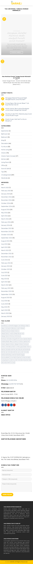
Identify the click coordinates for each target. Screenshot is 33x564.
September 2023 (6, 238)
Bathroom (4, 134)
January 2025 (5, 194)
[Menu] (31, 3)
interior (16, 341)
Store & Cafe (5, 168)
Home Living (5, 149)
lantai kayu (8, 354)
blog (2, 140)
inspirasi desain (27, 338)
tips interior (8, 362)
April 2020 (4, 310)
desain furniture (6, 330)
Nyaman (19, 357)
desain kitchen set (19, 333)
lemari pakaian (5, 357)
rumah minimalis (18, 360)
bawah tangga (13, 325)
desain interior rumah (7, 333)
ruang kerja (5, 360)
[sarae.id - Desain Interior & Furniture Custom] (16, 3)
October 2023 (5, 234)
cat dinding (21, 325)
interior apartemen (24, 341)
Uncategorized (6, 175)
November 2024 (6, 200)
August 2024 (5, 209)
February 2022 (6, 263)
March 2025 (5, 187)
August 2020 (5, 297)
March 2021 (5, 285)
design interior (5, 336)
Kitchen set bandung (24, 349)
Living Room (5, 162)
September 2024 (6, 206)
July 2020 (4, 301)
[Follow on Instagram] (5, 405)
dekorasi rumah (15, 328)
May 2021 (4, 279)
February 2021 (5, 288)
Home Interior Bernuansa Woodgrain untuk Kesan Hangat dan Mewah (17, 109)
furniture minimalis (6, 338)
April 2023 (4, 247)
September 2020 (6, 294)
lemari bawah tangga (18, 354)
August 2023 (5, 241)
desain (22, 328)
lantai (3, 354)
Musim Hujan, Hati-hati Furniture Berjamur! (16, 120)
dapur (27, 325)
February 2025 (6, 190)
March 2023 (5, 250)
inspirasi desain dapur (7, 341)
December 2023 (6, 228)
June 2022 (4, 260)
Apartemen (5, 131)
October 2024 (5, 203)
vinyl (13, 362)
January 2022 (5, 266)
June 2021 (4, 275)
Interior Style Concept (8, 156)
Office (3, 165)
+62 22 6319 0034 (11, 380)
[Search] (1, 2)
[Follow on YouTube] (14, 405)
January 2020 (5, 316)
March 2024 (5, 219)
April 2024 (4, 216)
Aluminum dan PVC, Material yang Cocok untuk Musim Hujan (18, 114)
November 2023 (6, 231)
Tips (2, 172)
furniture (18, 336)
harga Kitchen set (17, 338)
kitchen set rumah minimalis (21, 352)
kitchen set (14, 349)
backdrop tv (5, 325)
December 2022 (6, 253)
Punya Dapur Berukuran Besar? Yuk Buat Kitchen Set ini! (17, 104)
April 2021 (4, 282)
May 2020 (4, 307)
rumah (10, 360)
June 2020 (4, 304)
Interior (3, 153)
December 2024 (6, 197)
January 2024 (5, 225)
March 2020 (5, 313)
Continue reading (16, 52)
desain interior (15, 330)
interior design (14, 344)
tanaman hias (27, 360)
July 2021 (4, 272)
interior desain (5, 344)
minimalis (13, 357)
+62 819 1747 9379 (14, 384)
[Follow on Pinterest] (8, 405)
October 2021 (5, 269)
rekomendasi (26, 357)
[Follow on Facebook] (2, 405)
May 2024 (4, 212)
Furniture (4, 146)
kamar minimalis (6, 349)
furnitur (12, 336)
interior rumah (15, 346)
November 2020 (6, 291)
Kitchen (3, 159)
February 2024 (6, 222)
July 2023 (4, 244)
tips (3, 362)
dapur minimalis (6, 328)
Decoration (4, 143)
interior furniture (24, 344)
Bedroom (4, 137)
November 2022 (6, 257)
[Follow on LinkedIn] (11, 405)
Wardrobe (4, 178)
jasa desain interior (26, 346)
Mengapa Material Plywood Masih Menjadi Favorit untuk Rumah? (16, 98)
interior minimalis (6, 346)
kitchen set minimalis (7, 352)
